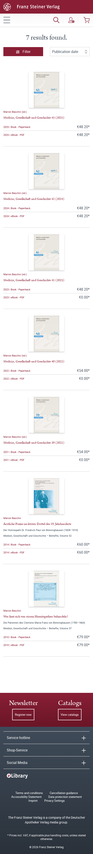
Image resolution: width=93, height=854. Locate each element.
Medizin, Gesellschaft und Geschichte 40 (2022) (33, 361)
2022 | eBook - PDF (13, 378)
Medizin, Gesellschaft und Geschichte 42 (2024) (33, 199)
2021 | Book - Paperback (16, 452)
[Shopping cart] (86, 20)
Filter (26, 51)
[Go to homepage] (31, 6)
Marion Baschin (12, 518)
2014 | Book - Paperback (16, 544)
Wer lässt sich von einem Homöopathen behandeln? (35, 617)
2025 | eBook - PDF (13, 134)
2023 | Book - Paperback (16, 289)
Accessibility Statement (26, 797)
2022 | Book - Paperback (16, 370)
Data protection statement (65, 797)
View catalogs (70, 715)
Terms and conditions (29, 793)
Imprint (32, 801)
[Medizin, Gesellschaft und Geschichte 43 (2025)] (46, 90)
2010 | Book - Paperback (16, 637)
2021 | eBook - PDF (13, 460)
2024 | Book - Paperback (16, 208)
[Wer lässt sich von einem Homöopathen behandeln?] (46, 589)
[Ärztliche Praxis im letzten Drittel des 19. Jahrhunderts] (46, 496)
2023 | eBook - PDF (13, 297)
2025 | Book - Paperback (16, 127)
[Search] (56, 20)
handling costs (59, 835)
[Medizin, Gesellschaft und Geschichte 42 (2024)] (46, 171)
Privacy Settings (54, 801)
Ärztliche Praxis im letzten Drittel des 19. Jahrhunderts (37, 524)
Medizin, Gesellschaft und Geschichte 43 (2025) (33, 118)
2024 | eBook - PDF (13, 216)
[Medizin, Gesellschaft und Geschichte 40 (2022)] (46, 334)
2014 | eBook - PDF (13, 552)
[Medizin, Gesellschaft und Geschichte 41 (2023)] (46, 252)
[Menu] (7, 20)
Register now (23, 715)
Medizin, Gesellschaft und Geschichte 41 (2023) (33, 280)
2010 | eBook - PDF (13, 645)
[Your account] (71, 20)
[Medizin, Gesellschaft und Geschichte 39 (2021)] (46, 415)
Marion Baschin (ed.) (15, 111)
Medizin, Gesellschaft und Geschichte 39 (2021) (33, 443)
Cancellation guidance (64, 793)
